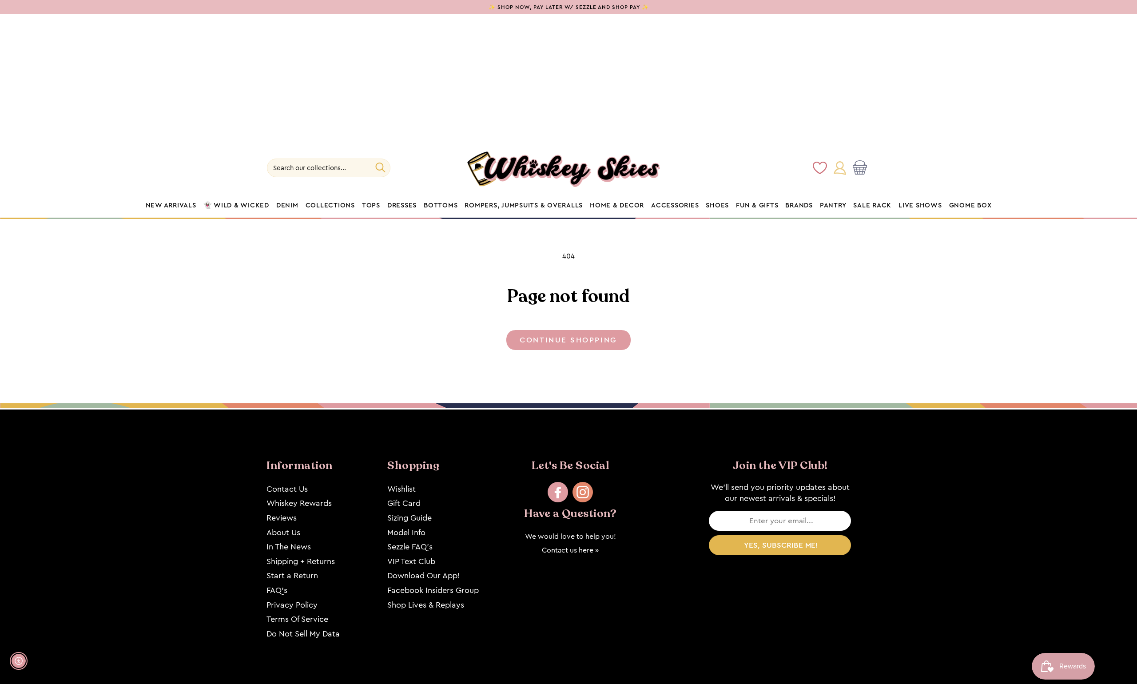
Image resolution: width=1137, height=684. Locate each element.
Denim (287, 205)
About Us (283, 532)
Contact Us (287, 489)
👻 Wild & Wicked (236, 205)
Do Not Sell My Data (303, 634)
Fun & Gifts (757, 205)
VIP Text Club (411, 561)
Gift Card (404, 503)
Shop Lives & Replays (425, 605)
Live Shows (920, 205)
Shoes (717, 205)
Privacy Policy (292, 605)
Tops (371, 205)
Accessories (675, 205)
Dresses (402, 205)
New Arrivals (171, 205)
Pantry (833, 205)
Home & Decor (617, 205)
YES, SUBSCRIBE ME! (781, 545)
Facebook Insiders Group (433, 590)
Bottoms (440, 205)
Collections (330, 205)
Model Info (406, 532)
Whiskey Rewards (299, 503)
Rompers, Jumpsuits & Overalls (524, 205)
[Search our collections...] (380, 167)
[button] (862, 168)
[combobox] (328, 168)
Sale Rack (872, 205)
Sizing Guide (409, 518)
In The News (288, 547)
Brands (799, 205)
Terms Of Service (297, 619)
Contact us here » (570, 550)
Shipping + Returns (300, 561)
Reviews (281, 518)
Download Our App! (423, 575)
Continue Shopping (568, 340)
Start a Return (292, 575)
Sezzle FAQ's (410, 547)
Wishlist (401, 489)
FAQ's (276, 590)
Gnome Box (970, 205)
